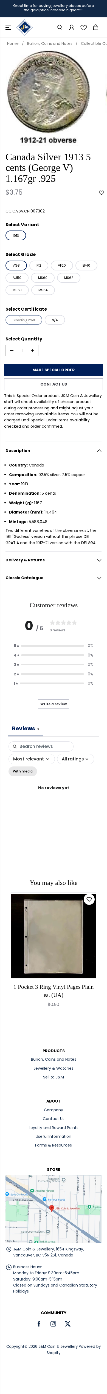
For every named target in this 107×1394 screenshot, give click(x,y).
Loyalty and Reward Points (53, 1127)
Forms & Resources (53, 1145)
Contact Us (53, 1118)
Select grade (20, 254)
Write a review (53, 704)
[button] (8, 27)
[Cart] (95, 27)
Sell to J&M (53, 1077)
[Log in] (71, 27)
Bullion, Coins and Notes (49, 43)
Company (53, 1110)
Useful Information (53, 1136)
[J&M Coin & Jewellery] (24, 27)
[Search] (59, 27)
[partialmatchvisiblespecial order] (48, 98)
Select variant (22, 224)
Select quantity (23, 339)
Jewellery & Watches (53, 1068)
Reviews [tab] (25, 728)
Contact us (53, 384)
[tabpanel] (53, 794)
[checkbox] (23, 771)
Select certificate (26, 309)
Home (13, 43)
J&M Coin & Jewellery (58, 1346)
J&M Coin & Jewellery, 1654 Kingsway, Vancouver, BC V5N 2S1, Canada (48, 1252)
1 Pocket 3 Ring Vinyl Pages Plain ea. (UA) (53, 991)
